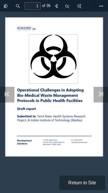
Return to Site (82, 182)
